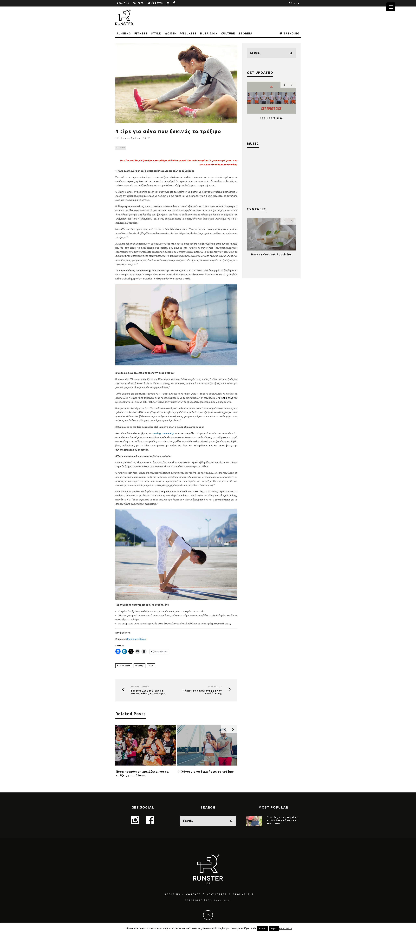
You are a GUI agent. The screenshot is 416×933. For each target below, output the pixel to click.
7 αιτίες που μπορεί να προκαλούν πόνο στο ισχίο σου (283, 820)
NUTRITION (209, 33)
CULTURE (228, 33)
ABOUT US (123, 3)
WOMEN (171, 33)
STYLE (156, 33)
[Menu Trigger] (390, 6)
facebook (176, 3)
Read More (285, 928)
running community (163, 433)
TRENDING (290, 33)
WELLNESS (188, 33)
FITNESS (141, 33)
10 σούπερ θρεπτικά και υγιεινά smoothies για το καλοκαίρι (271, 257)
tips (151, 666)
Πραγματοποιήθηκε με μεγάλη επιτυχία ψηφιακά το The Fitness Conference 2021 (271, 121)
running (139, 666)
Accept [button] (262, 928)
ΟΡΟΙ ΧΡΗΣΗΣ (243, 894)
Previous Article (140, 687)
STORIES (245, 33)
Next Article (215, 687)
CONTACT (138, 3)
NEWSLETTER (155, 3)
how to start (123, 666)
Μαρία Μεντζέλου (136, 639)
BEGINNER (121, 147)
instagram (170, 3)
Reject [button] (274, 928)
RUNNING (124, 33)
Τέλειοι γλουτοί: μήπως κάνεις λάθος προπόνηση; (149, 692)
